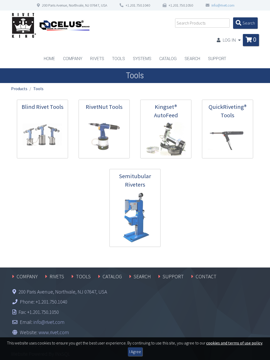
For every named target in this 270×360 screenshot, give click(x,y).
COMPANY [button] (72, 58)
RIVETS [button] (97, 58)
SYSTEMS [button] (142, 58)
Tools (38, 88)
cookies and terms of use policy (234, 343)
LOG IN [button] (229, 40)
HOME (49, 58)
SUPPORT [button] (217, 58)
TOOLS (83, 276)
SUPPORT (173, 276)
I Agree (135, 351)
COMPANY (27, 276)
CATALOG (168, 58)
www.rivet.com (53, 332)
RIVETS (57, 276)
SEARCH (142, 276)
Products (19, 88)
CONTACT (206, 276)
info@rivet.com (222, 5)
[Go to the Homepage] (50, 25)
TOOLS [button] (118, 58)
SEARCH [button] (192, 58)
